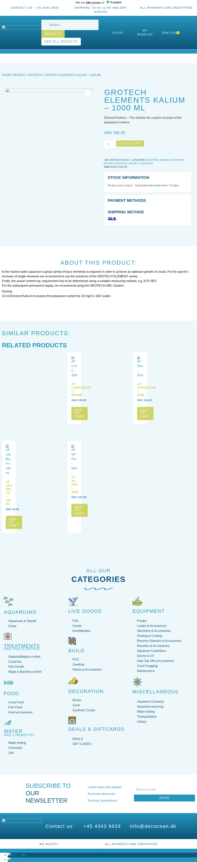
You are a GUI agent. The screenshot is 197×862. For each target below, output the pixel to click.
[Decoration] (73, 680)
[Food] (8, 683)
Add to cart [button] (79, 413)
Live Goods (85, 611)
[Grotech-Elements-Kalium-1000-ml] (49, 132)
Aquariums (20, 612)
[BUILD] (72, 641)
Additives (153, 160)
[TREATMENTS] (8, 636)
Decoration (86, 691)
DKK (22, 855)
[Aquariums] (8, 601)
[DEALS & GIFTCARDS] (72, 720)
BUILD (76, 650)
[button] (99, 51)
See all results (61, 41)
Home (6, 75)
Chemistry (178, 160)
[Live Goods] (73, 601)
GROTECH (35, 75)
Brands (19, 75)
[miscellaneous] (137, 682)
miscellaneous (156, 691)
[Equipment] (137, 601)
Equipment (149, 611)
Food (11, 693)
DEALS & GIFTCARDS (96, 729)
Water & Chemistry (141, 163)
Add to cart (130, 143)
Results (53, 33)
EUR (23, 859)
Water (13, 731)
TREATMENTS (22, 645)
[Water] (8, 722)
